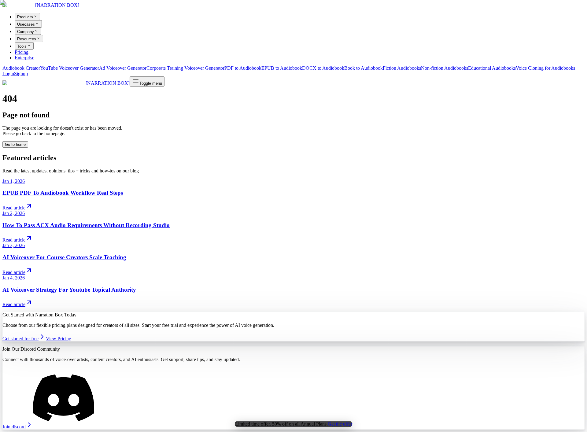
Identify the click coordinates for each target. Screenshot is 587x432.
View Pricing (58, 338)
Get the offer (340, 423)
